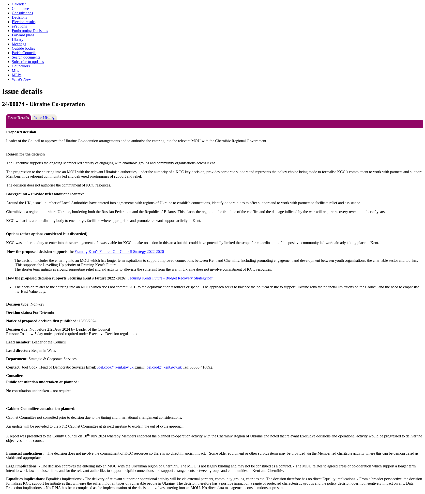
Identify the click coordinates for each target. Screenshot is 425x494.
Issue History (44, 118)
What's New (21, 79)
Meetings (19, 44)
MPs (15, 70)
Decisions (19, 17)
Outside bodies (23, 48)
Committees (21, 8)
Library (17, 39)
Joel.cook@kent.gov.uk (115, 367)
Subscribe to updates (28, 62)
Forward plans (23, 35)
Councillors (21, 66)
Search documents (26, 57)
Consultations (22, 13)
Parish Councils (24, 53)
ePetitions (19, 26)
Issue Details (18, 118)
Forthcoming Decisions (30, 31)
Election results (23, 22)
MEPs (16, 75)
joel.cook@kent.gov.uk (164, 367)
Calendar (19, 4)
